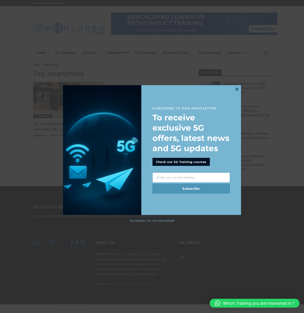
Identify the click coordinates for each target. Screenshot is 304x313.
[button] (255, 303)
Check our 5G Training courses (181, 162)
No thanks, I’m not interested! (152, 221)
